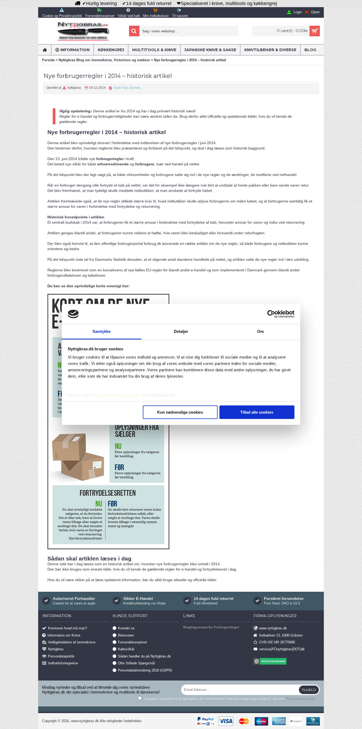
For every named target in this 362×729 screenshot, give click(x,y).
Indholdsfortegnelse (63, 663)
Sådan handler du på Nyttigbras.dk (144, 656)
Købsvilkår (126, 649)
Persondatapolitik (61, 656)
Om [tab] (260, 331)
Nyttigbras (56, 649)
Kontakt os (126, 628)
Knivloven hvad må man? (67, 628)
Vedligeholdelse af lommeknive (71, 642)
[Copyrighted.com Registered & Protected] (286, 662)
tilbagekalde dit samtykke (116, 395)
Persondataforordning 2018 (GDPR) (145, 670)
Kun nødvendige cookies (180, 412)
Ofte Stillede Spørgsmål (136, 663)
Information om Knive (63, 635)
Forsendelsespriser (132, 642)
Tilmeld (309, 690)
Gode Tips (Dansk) (126, 88)
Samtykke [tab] (101, 331)
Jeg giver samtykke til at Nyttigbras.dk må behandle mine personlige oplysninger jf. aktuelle (229, 699)
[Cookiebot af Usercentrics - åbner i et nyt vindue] (271, 314)
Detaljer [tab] (181, 331)
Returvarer (126, 635)
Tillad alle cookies (256, 412)
